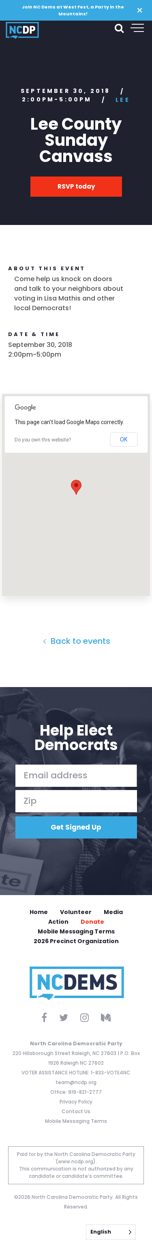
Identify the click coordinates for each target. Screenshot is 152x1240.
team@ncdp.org (76, 1082)
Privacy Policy (76, 1101)
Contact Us (76, 1111)
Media (113, 912)
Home (39, 912)
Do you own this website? (43, 440)
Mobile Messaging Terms (76, 931)
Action (58, 922)
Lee (123, 100)
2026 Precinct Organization (76, 941)
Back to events (79, 641)
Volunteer (76, 912)
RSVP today (76, 186)
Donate (92, 922)
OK (123, 439)
